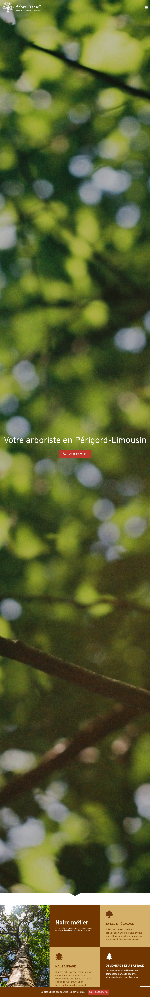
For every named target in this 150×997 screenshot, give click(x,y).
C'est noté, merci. (98, 992)
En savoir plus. (77, 992)
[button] (146, 7)
